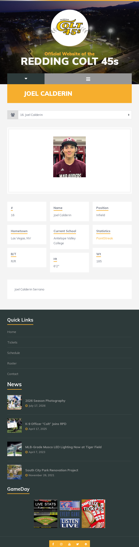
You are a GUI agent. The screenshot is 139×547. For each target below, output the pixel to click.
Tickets (12, 342)
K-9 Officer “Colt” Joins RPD (45, 424)
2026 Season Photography (45, 401)
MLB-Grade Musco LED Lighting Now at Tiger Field (63, 447)
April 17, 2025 (38, 429)
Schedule (13, 352)
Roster (12, 363)
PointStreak (104, 238)
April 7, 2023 (37, 452)
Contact (12, 373)
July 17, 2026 (37, 405)
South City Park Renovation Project (51, 470)
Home (11, 331)
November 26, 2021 (41, 475)
